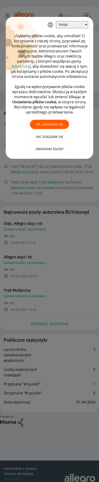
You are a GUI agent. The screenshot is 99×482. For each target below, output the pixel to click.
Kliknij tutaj (21, 66)
